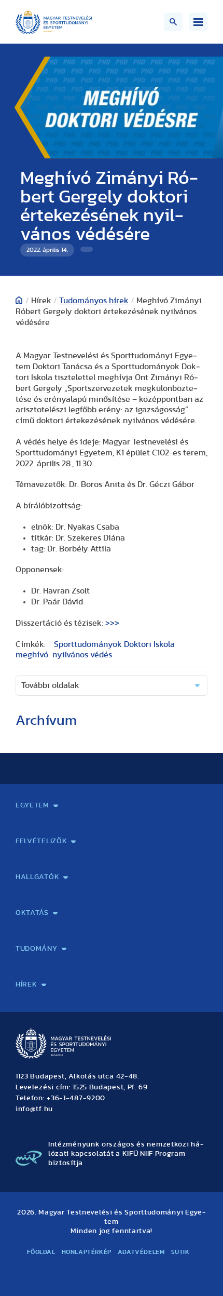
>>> (112, 623)
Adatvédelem (141, 1252)
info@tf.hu (34, 1109)
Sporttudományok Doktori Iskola (114, 644)
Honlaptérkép (87, 1252)
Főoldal (41, 1252)
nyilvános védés (82, 655)
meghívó (32, 655)
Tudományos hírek (94, 300)
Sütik (180, 1252)
